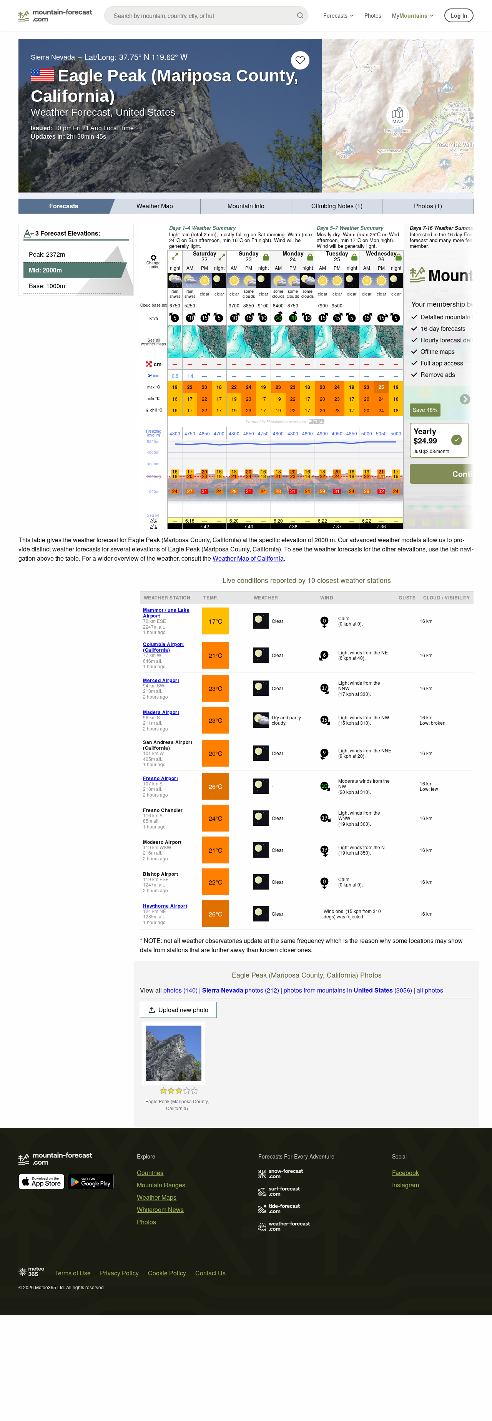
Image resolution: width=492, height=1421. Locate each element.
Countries (150, 1172)
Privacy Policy (119, 1272)
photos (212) (240, 990)
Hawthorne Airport (165, 905)
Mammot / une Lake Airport (166, 612)
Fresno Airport (160, 778)
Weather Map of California (248, 558)
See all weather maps (153, 342)
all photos (430, 990)
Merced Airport (161, 680)
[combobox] (206, 15)
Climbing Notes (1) (336, 205)
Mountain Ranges (161, 1184)
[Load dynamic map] (398, 115)
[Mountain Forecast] (55, 15)
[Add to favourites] (300, 60)
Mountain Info (246, 205)
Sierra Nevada (53, 57)
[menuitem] (64, 206)
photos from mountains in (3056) (348, 990)
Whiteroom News (160, 1209)
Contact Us (210, 1272)
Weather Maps (156, 1197)
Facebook (405, 1172)
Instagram (405, 1184)
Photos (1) (428, 205)
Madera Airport (161, 712)
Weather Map (154, 205)
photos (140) (180, 990)
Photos (372, 15)
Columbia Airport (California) (163, 647)
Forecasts (335, 15)
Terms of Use (73, 1272)
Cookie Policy (167, 1272)
